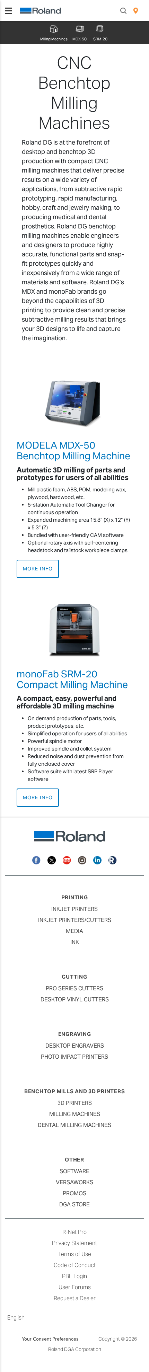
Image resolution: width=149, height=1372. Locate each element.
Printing (74, 897)
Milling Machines (74, 1114)
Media (74, 931)
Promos (74, 1193)
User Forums (75, 1287)
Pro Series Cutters (74, 988)
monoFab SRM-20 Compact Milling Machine (72, 679)
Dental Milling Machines (74, 1125)
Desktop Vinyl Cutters (75, 999)
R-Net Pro (74, 1232)
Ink (74, 942)
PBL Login (74, 1276)
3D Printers (75, 1103)
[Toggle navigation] (8, 10)
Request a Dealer (75, 1298)
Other (74, 1159)
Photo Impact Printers (74, 1056)
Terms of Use (74, 1254)
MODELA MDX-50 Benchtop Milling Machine (73, 450)
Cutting (74, 976)
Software (74, 1171)
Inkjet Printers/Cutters (74, 920)
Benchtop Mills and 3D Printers (74, 1091)
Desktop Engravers (74, 1045)
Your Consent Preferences (50, 1338)
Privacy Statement (74, 1243)
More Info (37, 569)
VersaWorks (74, 1182)
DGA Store (74, 1204)
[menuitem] (135, 11)
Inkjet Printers (74, 909)
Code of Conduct (75, 1265)
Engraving (74, 1034)
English (16, 1317)
